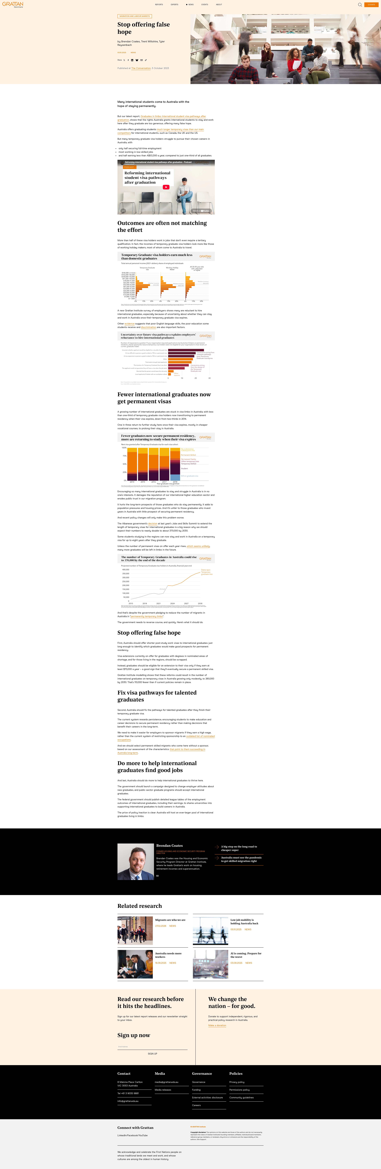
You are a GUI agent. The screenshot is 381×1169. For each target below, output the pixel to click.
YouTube (143, 1135)
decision (152, 523)
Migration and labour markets (135, 16)
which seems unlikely (198, 546)
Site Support (201, 1139)
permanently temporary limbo (147, 616)
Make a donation (217, 1025)
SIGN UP (152, 1054)
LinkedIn (121, 1135)
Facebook (132, 1135)
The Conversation (141, 68)
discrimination (148, 327)
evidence (130, 324)
